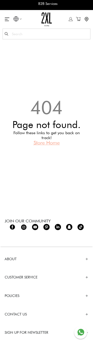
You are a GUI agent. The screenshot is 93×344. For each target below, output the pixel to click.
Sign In (71, 19)
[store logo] (47, 19)
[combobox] (46, 34)
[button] (16, 20)
